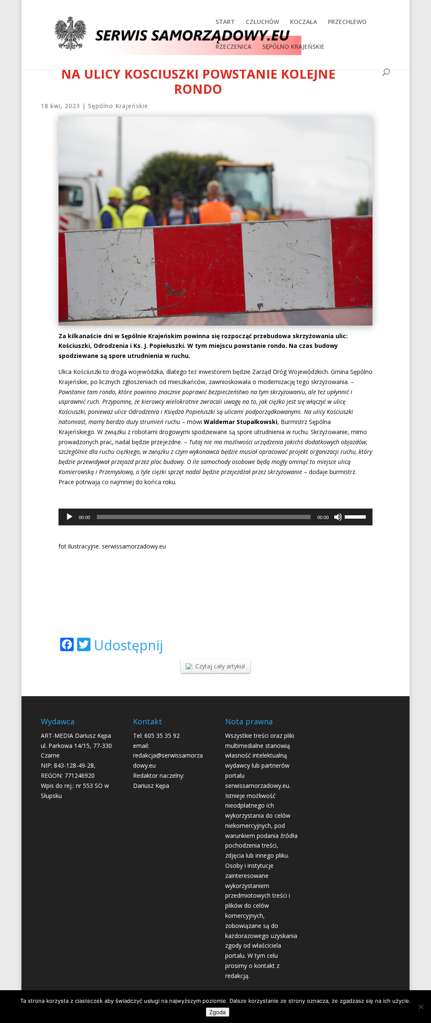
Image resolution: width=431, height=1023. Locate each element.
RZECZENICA (233, 47)
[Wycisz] (338, 517)
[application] (215, 517)
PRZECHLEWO (347, 22)
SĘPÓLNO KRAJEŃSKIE (293, 47)
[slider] (356, 516)
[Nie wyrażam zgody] (420, 1006)
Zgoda (217, 1012)
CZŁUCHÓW (262, 22)
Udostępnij (128, 645)
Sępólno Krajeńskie (118, 106)
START (225, 22)
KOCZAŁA (303, 22)
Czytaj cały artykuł (220, 666)
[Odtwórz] (69, 517)
